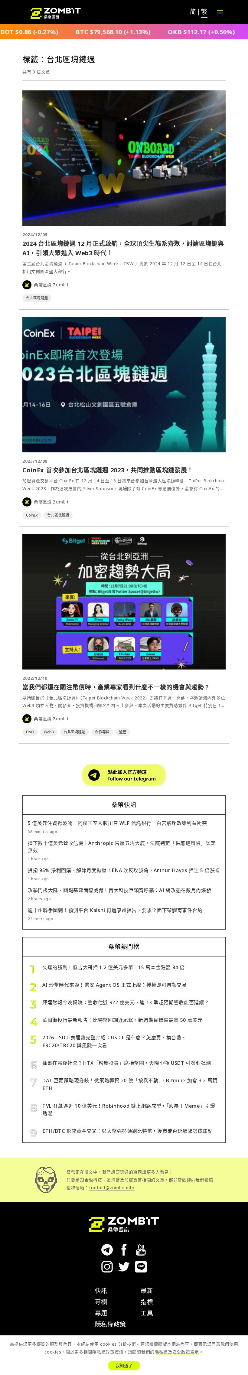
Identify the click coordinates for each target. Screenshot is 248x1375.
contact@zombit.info (111, 1188)
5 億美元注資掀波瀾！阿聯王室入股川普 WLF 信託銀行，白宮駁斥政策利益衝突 (117, 823)
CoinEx (32, 515)
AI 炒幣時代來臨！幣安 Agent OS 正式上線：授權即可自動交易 (114, 985)
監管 (122, 732)
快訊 (101, 1291)
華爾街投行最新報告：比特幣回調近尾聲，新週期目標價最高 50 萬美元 (122, 1020)
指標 (147, 1302)
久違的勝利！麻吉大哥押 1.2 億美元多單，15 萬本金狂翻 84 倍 (113, 967)
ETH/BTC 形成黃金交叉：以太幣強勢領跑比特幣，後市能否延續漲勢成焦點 (127, 1131)
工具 (147, 1313)
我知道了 (124, 1365)
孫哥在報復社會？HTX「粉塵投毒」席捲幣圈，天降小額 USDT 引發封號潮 (126, 1063)
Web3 (49, 732)
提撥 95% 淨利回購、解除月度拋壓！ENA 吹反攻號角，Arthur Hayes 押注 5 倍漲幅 (124, 870)
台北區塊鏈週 (37, 298)
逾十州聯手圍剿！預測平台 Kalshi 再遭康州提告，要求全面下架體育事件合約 (115, 910)
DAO (30, 732)
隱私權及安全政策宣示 (177, 1352)
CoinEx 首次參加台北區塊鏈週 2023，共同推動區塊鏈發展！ (107, 470)
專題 (101, 1313)
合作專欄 (102, 732)
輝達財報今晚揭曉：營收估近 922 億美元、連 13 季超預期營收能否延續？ (125, 1002)
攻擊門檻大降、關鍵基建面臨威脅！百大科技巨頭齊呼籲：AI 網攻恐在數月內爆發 (119, 890)
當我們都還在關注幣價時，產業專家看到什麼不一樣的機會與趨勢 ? (115, 687)
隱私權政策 (110, 1324)
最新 (147, 1291)
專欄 (101, 1302)
